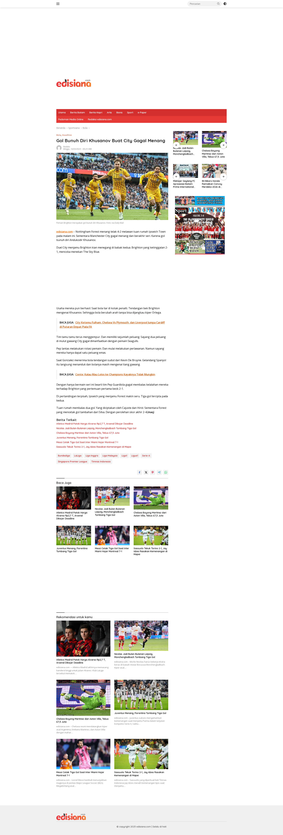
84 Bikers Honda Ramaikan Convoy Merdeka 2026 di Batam (183, 184)
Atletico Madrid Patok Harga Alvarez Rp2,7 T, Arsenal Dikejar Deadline (94, 423)
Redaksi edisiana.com (100, 119)
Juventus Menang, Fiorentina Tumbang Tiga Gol (82, 437)
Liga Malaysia (110, 455)
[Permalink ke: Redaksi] (59, 147)
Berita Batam (77, 112)
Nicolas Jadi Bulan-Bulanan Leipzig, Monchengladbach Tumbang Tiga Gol (96, 428)
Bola (58, 134)
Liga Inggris (92, 455)
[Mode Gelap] (225, 4)
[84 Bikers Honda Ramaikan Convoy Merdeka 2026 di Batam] (185, 171)
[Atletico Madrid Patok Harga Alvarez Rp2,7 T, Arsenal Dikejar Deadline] (73, 498)
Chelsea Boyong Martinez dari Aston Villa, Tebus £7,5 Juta (87, 432)
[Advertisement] (141, 34)
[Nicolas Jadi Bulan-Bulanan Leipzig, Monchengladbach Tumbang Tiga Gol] (112, 496)
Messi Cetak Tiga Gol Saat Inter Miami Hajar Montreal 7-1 (87, 442)
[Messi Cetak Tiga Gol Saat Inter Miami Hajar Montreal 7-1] (112, 535)
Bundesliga (64, 455)
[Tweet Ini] (146, 472)
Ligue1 (134, 455)
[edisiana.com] (73, 82)
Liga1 (124, 455)
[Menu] (58, 4)
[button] (218, 3)
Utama (62, 112)
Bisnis (119, 112)
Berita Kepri (95, 112)
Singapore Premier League (72, 461)
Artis (109, 112)
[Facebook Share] (139, 472)
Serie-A (146, 455)
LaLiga (77, 455)
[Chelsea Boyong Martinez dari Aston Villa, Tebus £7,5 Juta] (151, 498)
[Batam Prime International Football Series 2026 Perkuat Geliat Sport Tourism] (214, 171)
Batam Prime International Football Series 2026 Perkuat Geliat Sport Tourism (213, 184)
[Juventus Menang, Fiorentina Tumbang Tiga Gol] (73, 535)
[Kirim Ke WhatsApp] (165, 472)
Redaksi (66, 146)
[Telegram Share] (159, 472)
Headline (67, 134)
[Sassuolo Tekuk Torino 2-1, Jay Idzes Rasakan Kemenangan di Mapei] (151, 535)
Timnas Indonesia (101, 461)
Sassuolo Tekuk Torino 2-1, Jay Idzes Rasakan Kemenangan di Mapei (93, 446)
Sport (130, 112)
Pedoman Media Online (70, 119)
